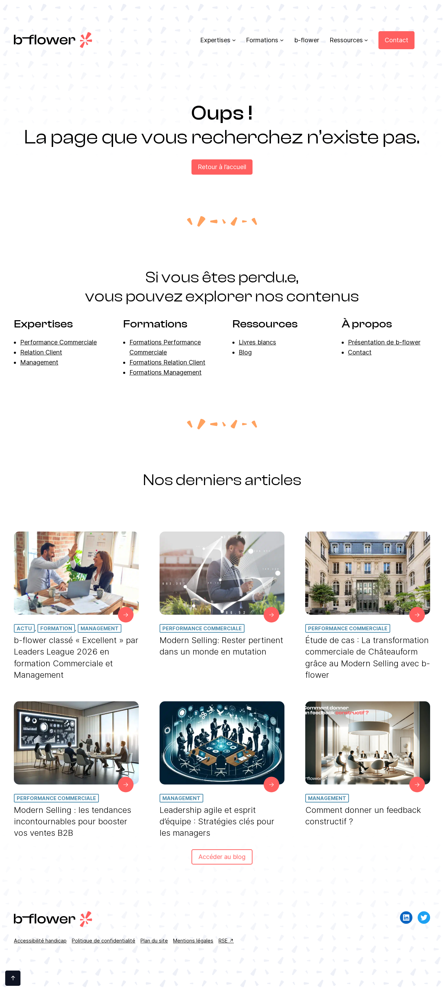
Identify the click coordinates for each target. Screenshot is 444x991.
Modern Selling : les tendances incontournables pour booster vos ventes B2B (72, 821)
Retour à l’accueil (222, 166)
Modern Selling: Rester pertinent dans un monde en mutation (221, 646)
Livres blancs (257, 342)
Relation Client (41, 352)
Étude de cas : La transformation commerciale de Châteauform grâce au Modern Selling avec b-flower (367, 657)
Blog (245, 352)
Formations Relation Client (167, 362)
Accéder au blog (222, 856)
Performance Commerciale (58, 342)
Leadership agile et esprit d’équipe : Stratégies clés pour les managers (217, 821)
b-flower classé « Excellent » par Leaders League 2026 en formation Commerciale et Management (76, 657)
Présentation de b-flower (384, 342)
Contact (360, 352)
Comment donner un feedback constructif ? (363, 815)
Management (39, 362)
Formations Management (165, 372)
